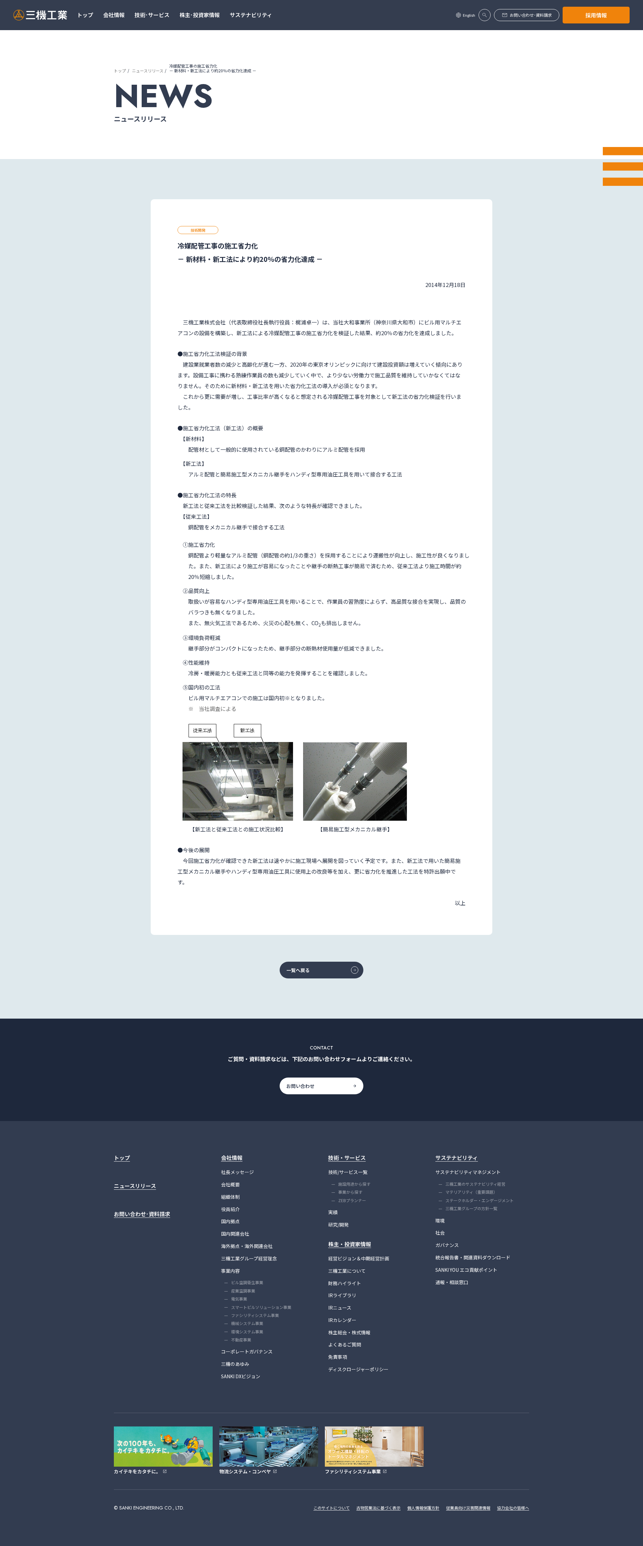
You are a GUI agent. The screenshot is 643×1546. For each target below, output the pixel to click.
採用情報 (596, 15)
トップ (120, 70)
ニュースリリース (147, 70)
